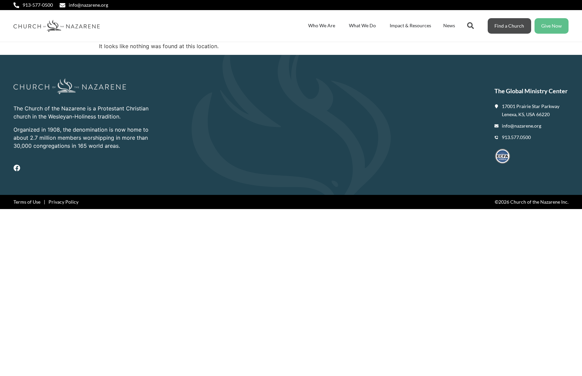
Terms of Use (26, 202)
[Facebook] (16, 168)
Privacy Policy (63, 202)
